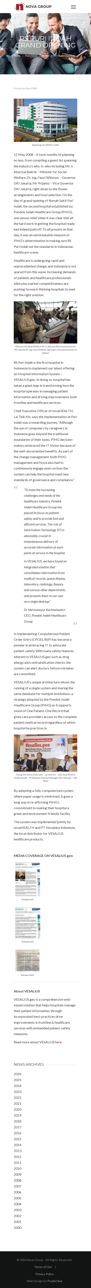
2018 (17, 1121)
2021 (17, 1103)
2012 (17, 1157)
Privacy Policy (45, 1274)
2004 (17, 1204)
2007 (17, 1186)
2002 (17, 1216)
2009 (17, 1174)
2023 (17, 1092)
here (58, 1042)
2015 (17, 1139)
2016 (17, 1133)
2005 (17, 1198)
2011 (17, 1162)
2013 (17, 1151)
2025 (17, 1080)
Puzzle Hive (54, 1281)
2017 (17, 1127)
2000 (17, 1228)
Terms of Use (43, 1267)
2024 (17, 1086)
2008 (17, 1180)
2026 (17, 1074)
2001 (17, 1222)
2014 (17, 1145)
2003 (17, 1210)
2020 (17, 1109)
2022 (17, 1097)
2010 (17, 1168)
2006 (17, 1192)
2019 (17, 1115)
